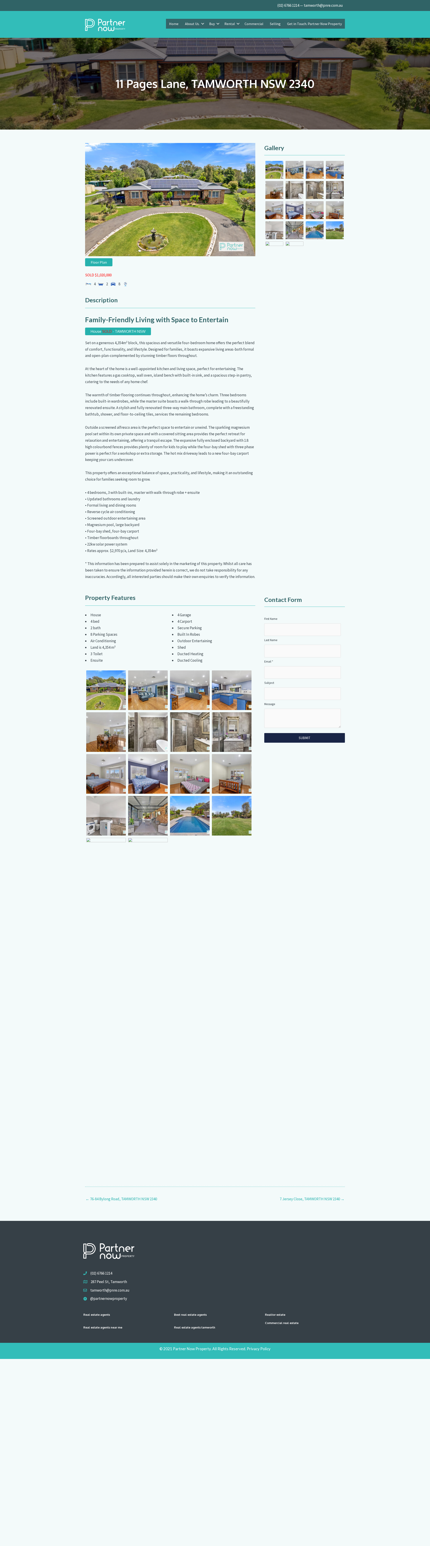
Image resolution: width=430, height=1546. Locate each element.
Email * (268, 661)
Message (269, 704)
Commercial (254, 23)
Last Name (270, 640)
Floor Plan (99, 262)
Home (173, 23)
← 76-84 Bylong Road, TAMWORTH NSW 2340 (121, 1198)
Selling (275, 23)
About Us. (192, 23)
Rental (229, 23)
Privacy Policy (259, 1348)
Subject (269, 683)
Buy (212, 23)
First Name (270, 619)
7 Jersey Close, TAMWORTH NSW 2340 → (312, 1198)
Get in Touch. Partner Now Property (314, 23)
